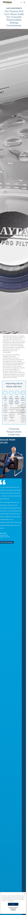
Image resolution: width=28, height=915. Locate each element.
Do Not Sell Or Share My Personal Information (13, 909)
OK (13, 904)
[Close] (24, 893)
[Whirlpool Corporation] (7, 2)
